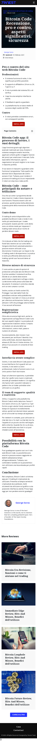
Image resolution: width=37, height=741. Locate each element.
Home (5, 11)
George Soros (8, 52)
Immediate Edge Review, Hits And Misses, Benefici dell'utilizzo (15, 615)
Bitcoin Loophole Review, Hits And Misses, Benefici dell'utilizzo (15, 659)
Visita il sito (19, 124)
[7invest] (9, 2)
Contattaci (18, 730)
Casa (18, 726)
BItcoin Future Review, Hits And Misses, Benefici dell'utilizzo (18, 701)
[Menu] (33, 3)
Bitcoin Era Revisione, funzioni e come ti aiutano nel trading (18, 572)
